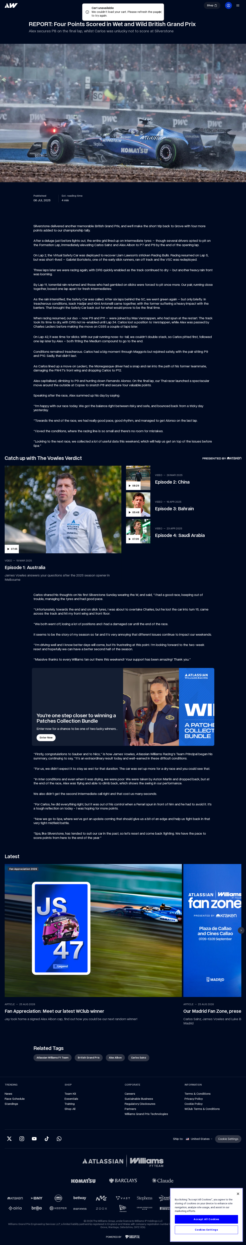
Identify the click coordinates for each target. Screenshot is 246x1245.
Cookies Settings (206, 1229)
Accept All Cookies (206, 1219)
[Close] (238, 1194)
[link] (24, 7)
